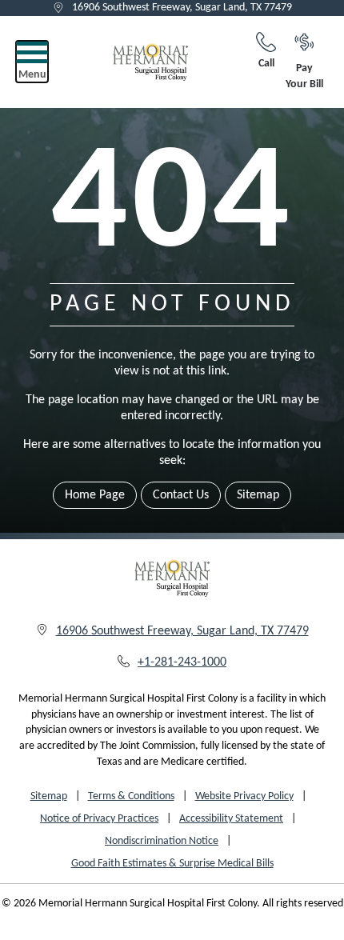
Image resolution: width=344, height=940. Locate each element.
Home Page (95, 495)
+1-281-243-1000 (182, 662)
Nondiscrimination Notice (161, 841)
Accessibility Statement (231, 819)
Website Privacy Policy (244, 796)
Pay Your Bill (304, 76)
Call (266, 64)
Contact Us (181, 495)
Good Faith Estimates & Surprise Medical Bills (172, 864)
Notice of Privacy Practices (99, 819)
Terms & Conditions (131, 796)
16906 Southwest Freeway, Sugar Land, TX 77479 (182, 8)
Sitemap (258, 495)
